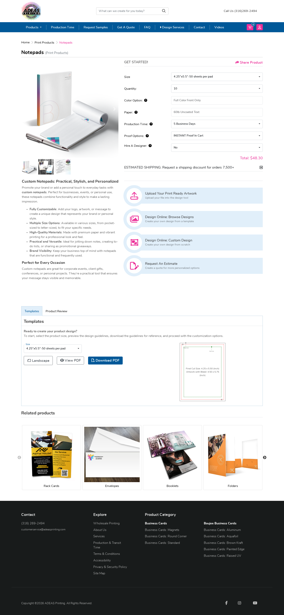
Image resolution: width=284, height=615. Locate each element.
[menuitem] (33, 27)
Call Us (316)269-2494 (240, 11)
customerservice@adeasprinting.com (43, 529)
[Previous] (25, 109)
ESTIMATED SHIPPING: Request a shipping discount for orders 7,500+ (179, 167)
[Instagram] (239, 603)
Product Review (56, 311)
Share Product (251, 62)
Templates (32, 311)
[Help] (145, 100)
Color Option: (133, 100)
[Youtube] (255, 603)
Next (265, 458)
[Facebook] (226, 603)
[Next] (114, 109)
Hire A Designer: (135, 145)
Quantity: (130, 88)
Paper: (128, 112)
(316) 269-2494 (33, 523)
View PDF (73, 360)
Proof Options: (134, 136)
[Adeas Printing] (31, 11)
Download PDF (107, 360)
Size (127, 76)
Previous (19, 458)
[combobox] (217, 77)
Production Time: (136, 124)
